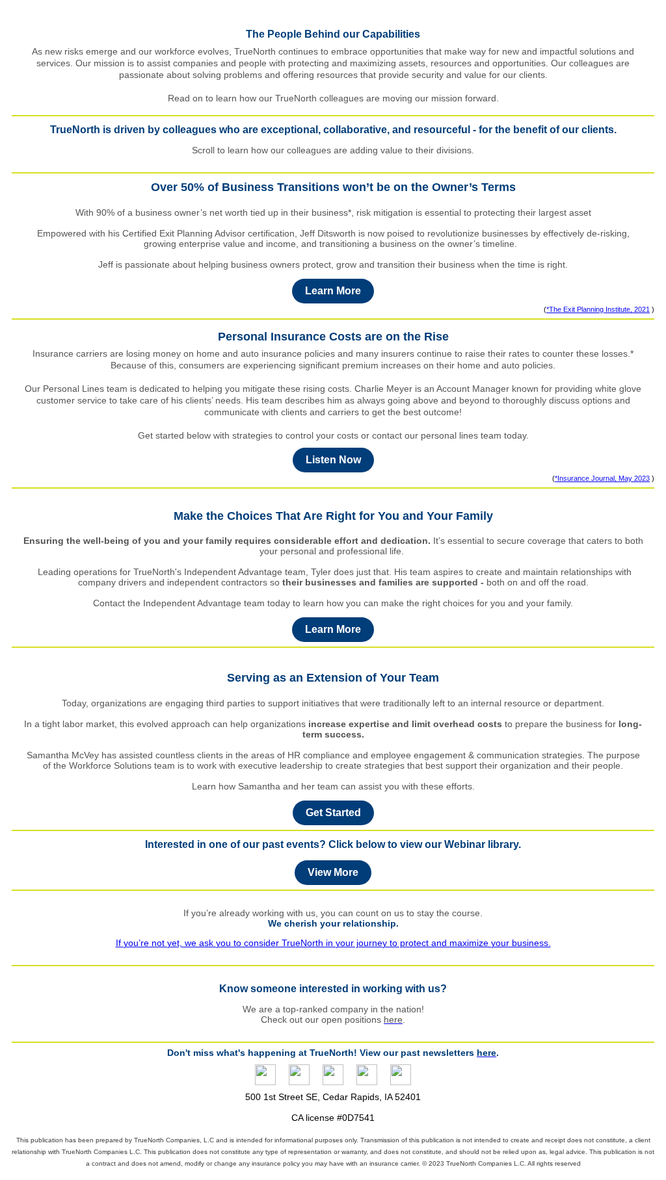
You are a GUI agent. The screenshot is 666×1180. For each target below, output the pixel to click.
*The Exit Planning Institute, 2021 (598, 309)
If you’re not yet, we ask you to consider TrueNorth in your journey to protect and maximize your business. (333, 943)
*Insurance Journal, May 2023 (602, 478)
